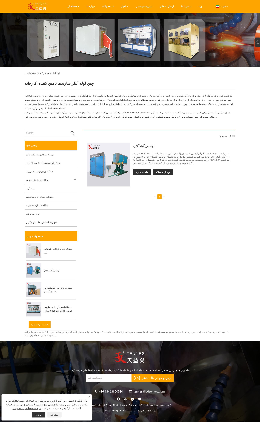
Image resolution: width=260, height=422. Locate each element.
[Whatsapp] (132, 399)
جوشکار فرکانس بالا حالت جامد (40, 154)
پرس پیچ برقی (32, 213)
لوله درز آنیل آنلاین (143, 146)
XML (127, 410)
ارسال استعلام (163, 172)
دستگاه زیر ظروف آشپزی (37, 180)
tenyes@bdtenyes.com (149, 391)
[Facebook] (118, 399)
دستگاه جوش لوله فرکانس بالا (39, 171)
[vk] (139, 399)
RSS (122, 410)
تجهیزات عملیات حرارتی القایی (40, 196)
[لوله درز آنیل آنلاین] (108, 164)
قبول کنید (54, 414)
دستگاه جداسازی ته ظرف (37, 205)
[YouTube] (125, 399)
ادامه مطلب (142, 172)
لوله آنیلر (30, 188)
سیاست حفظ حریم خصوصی (143, 410)
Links (106, 410)
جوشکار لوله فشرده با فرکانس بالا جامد (44, 163)
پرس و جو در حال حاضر (157, 377)
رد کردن (38, 414)
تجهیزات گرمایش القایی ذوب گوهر (41, 222)
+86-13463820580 (111, 391)
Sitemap (114, 410)
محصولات (44, 73)
